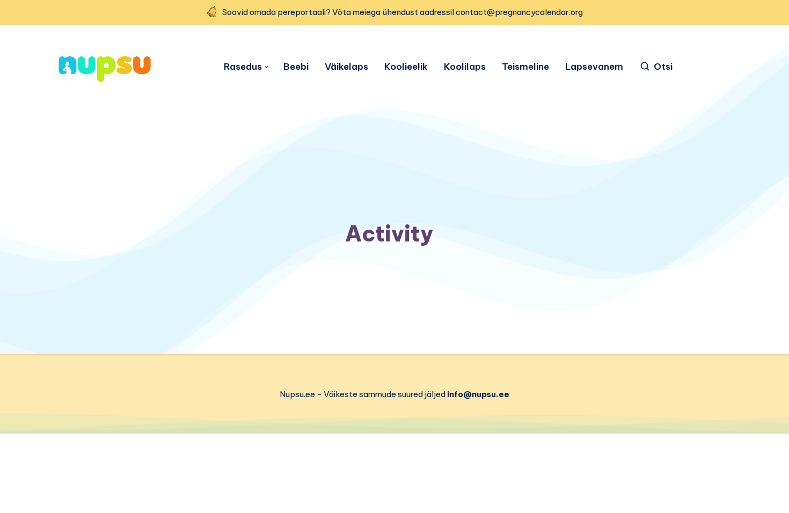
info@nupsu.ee (478, 394)
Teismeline (525, 66)
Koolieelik (406, 66)
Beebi (296, 66)
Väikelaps (346, 66)
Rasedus (243, 66)
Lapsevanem (594, 66)
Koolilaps (465, 66)
